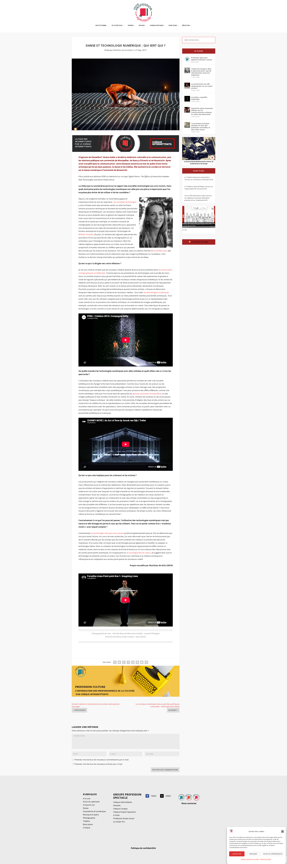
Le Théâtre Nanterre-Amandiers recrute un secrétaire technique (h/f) (198, 178)
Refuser (253, 854)
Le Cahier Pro (119, 821)
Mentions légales (265, 859)
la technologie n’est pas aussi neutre (107, 533)
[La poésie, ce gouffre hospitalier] (187, 99)
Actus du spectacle (91, 801)
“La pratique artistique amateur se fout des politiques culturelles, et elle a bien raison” (200, 126)
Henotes (117, 805)
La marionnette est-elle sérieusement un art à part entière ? (202, 86)
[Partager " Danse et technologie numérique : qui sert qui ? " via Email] (142, 662)
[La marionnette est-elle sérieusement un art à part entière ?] (187, 85)
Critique (142, 25)
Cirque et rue (89, 805)
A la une (87, 798)
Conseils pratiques (156, 25)
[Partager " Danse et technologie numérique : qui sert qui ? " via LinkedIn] (133, 662)
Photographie (89, 818)
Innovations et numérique (94, 811)
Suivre (153, 796)
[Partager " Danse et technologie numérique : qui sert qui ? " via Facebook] (115, 662)
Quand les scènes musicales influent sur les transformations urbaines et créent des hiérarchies (202, 111)
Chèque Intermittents (122, 802)
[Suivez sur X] (162, 796)
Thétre (86, 821)
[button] (282, 831)
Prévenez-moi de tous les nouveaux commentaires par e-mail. (101, 759)
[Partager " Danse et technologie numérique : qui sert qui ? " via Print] (146, 662)
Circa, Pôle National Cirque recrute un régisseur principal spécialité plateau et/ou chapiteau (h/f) (198, 198)
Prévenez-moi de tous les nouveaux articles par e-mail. (98, 764)
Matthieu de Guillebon (123, 50)
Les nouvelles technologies (124, 202)
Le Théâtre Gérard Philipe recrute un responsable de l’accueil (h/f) (198, 187)
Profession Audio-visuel (123, 818)
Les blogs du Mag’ (199, 242)
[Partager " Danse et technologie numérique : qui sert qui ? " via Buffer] (137, 662)
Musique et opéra (91, 814)
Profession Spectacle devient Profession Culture (201, 59)
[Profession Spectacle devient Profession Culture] (187, 59)
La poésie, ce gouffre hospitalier (199, 98)
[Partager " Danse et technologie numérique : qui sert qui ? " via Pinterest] (128, 662)
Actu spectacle (117, 25)
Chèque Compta (120, 808)
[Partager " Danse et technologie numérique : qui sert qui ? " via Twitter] (119, 662)
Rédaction (186, 25)
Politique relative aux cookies (250, 859)
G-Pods (116, 815)
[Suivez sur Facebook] (147, 796)
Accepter (237, 854)
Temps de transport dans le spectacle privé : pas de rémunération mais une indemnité (201, 72)
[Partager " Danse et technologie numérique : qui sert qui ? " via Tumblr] (124, 662)
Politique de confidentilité (143, 848)
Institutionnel (101, 25)
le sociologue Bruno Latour (139, 552)
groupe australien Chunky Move (147, 393)
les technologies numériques (156, 292)
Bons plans (173, 25)
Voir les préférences (272, 854)
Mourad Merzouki (159, 250)
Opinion (130, 25)
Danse (86, 808)
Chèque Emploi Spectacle (124, 812)
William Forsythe (85, 234)
